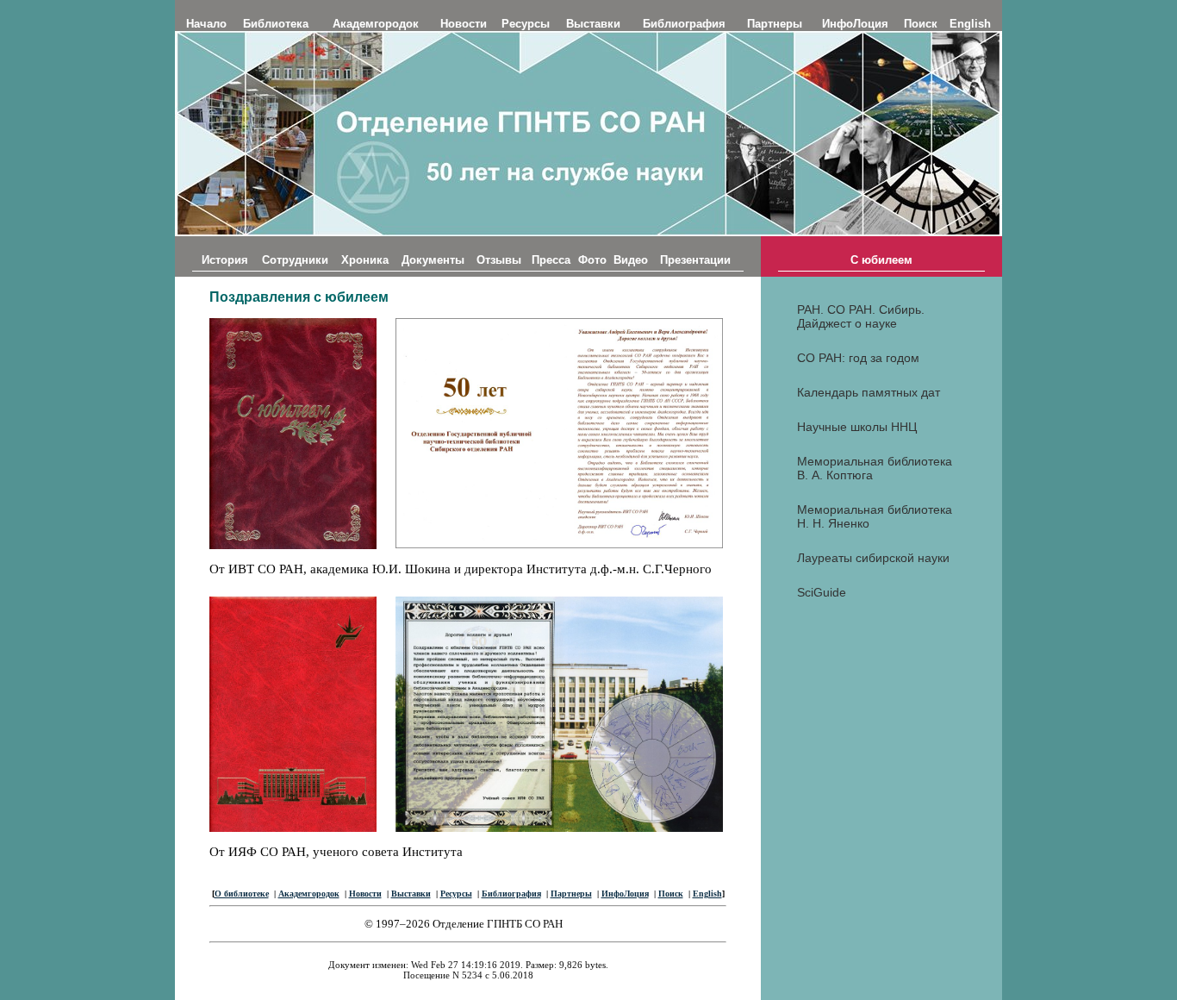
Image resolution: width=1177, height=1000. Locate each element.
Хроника (365, 259)
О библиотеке (242, 893)
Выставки (593, 23)
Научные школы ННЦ (857, 427)
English (970, 23)
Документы (433, 259)
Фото (592, 259)
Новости (463, 23)
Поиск (920, 23)
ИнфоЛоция (855, 23)
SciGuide (821, 592)
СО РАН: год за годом (858, 358)
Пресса (551, 259)
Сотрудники (295, 259)
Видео (630, 259)
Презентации (695, 259)
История (225, 259)
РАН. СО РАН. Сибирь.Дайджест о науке (861, 316)
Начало (206, 23)
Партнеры (774, 23)
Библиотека (275, 23)
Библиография (684, 23)
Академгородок (376, 23)
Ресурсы (525, 23)
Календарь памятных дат (868, 392)
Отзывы (498, 259)
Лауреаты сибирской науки (873, 558)
